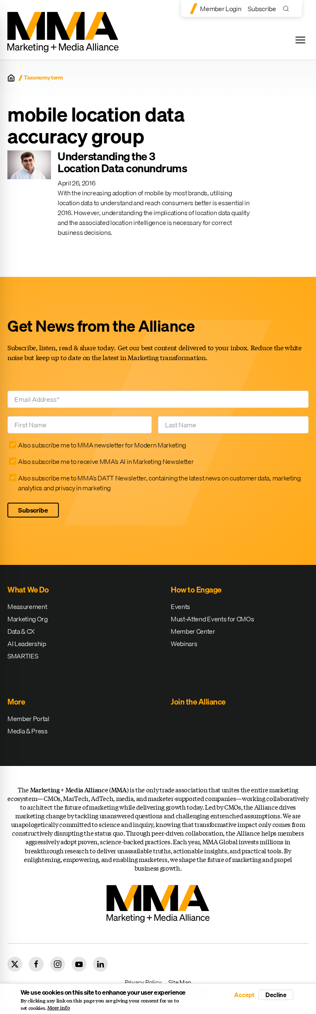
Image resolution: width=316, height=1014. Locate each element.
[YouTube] (79, 964)
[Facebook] (36, 964)
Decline (275, 995)
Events (180, 606)
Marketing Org (27, 619)
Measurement (27, 606)
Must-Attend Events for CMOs (212, 619)
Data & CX (21, 631)
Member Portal (28, 718)
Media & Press (27, 731)
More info (58, 1008)
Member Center (193, 631)
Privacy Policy (143, 982)
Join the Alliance (198, 702)
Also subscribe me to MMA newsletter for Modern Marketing (102, 445)
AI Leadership (26, 643)
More (16, 702)
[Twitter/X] (14, 964)
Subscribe (262, 8)
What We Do (28, 589)
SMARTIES (22, 656)
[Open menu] (300, 40)
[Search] (288, 8)
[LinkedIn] (100, 964)
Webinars (184, 643)
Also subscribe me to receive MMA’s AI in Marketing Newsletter (105, 461)
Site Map (179, 982)
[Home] (11, 78)
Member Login (220, 8)
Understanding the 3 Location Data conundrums (122, 162)
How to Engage (196, 589)
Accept (244, 995)
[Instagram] (57, 964)
